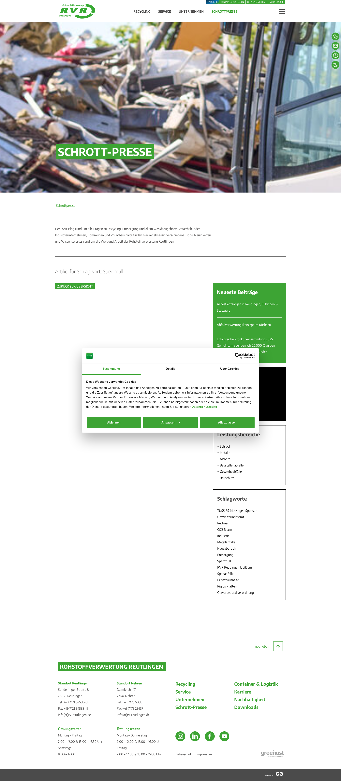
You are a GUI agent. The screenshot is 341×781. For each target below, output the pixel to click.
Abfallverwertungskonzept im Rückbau (244, 325)
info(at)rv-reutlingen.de (74, 715)
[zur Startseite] (77, 17)
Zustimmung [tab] (111, 368)
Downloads (246, 707)
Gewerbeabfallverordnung (235, 593)
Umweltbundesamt (230, 517)
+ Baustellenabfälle (230, 465)
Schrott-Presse (191, 707)
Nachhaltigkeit (249, 699)
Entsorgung (225, 555)
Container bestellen (232, 2)
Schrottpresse (65, 206)
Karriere (212, 2)
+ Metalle (223, 453)
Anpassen (168, 422)
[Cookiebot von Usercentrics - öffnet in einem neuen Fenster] (237, 356)
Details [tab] (170, 368)
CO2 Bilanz (224, 530)
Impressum (204, 754)
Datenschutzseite (204, 406)
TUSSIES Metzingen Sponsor (237, 511)
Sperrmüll (224, 561)
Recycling (185, 684)
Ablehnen (113, 422)
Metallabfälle (226, 542)
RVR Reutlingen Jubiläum (234, 567)
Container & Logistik (256, 684)
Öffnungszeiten (256, 2)
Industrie (223, 536)
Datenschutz (184, 754)
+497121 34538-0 (275, 2)
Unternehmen (189, 699)
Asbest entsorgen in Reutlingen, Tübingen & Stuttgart (247, 307)
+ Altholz (223, 459)
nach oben (262, 646)
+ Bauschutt (225, 478)
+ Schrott (223, 446)
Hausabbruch (226, 548)
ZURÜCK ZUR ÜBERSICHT (75, 286)
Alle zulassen (227, 422)
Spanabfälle (225, 574)
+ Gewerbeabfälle (229, 472)
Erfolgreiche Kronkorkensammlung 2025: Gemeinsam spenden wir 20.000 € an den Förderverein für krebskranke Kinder (246, 345)
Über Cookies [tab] (229, 368)
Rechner (223, 523)
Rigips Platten (227, 586)
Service (183, 691)
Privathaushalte (228, 580)
